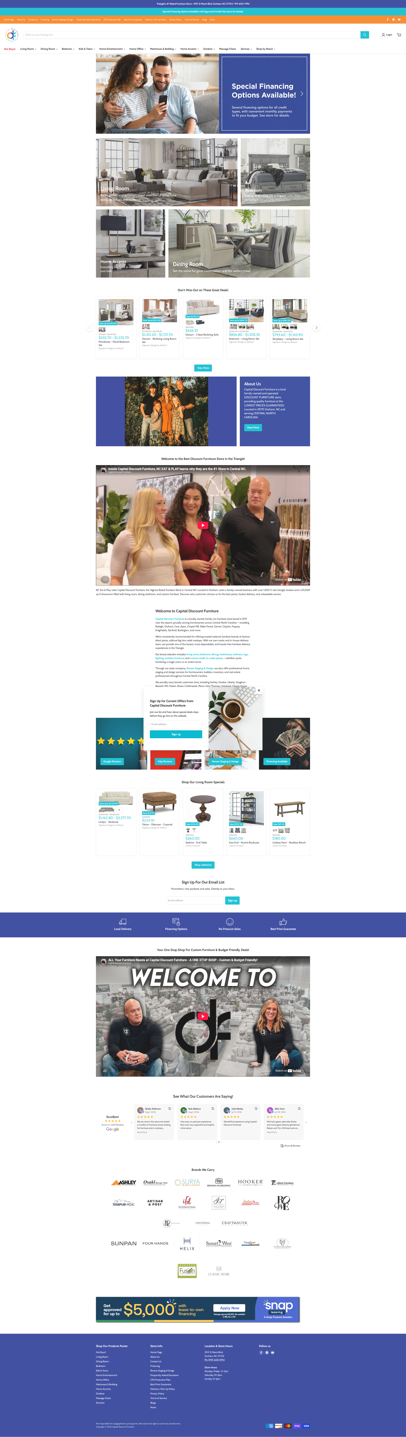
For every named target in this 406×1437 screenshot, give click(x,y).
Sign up (176, 734)
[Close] (258, 690)
